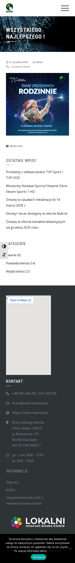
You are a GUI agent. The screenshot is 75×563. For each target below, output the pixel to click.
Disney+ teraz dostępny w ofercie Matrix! (36, 213)
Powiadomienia (17, 263)
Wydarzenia (16, 146)
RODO (10, 490)
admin (39, 62)
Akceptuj (38, 557)
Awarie (11, 255)
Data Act (12, 482)
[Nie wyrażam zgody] (70, 548)
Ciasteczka (54, 550)
